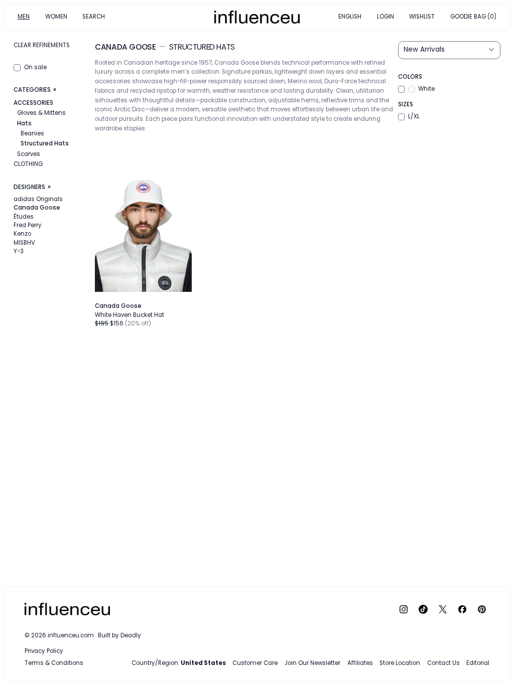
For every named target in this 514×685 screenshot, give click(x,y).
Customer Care (255, 663)
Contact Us (443, 663)
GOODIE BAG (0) (473, 17)
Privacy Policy (44, 651)
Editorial (477, 663)
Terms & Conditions (54, 663)
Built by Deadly (119, 635)
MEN (24, 17)
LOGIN (385, 17)
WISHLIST (422, 17)
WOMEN (56, 17)
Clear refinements (42, 45)
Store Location (399, 663)
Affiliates (360, 663)
